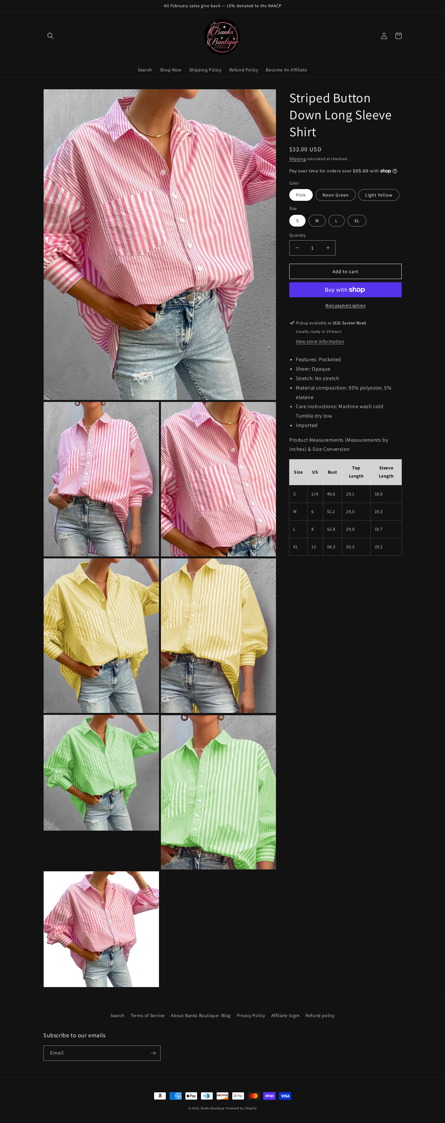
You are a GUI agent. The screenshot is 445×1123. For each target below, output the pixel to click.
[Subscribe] (153, 1053)
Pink (301, 195)
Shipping (297, 158)
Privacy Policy (251, 1015)
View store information (320, 341)
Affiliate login (285, 1015)
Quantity (297, 235)
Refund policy (320, 1015)
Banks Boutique (213, 1108)
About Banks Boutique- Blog (201, 1015)
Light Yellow (379, 195)
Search (117, 1015)
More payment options (345, 305)
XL (357, 220)
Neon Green (336, 195)
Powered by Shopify (241, 1108)
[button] (50, 36)
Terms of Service (148, 1015)
